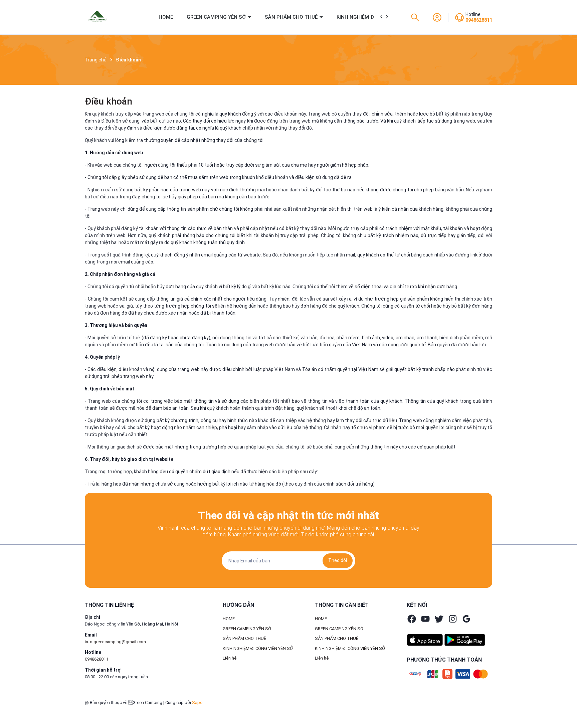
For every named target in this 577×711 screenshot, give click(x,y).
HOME (166, 17)
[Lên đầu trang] (566, 690)
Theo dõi (337, 560)
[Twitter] (439, 619)
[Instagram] (453, 619)
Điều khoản (108, 101)
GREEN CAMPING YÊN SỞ (217, 17)
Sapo (197, 702)
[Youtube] (425, 619)
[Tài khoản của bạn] (437, 16)
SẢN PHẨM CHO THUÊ (292, 17)
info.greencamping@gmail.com (115, 641)
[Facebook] (412, 619)
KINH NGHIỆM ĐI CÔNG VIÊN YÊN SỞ (258, 648)
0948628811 (478, 20)
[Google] (466, 619)
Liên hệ (229, 658)
